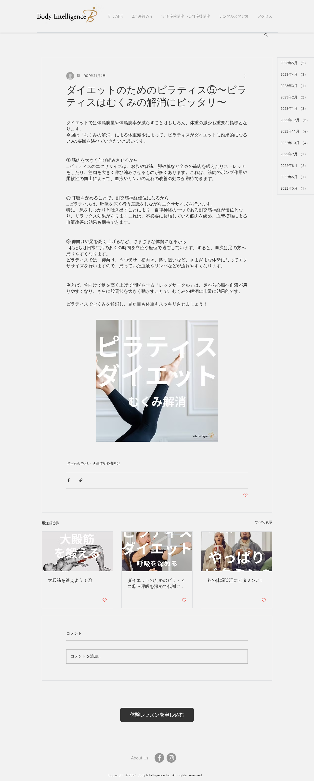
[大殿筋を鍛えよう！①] (77, 551)
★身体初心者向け (106, 464)
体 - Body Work (78, 464)
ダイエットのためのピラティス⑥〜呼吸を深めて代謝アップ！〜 (156, 584)
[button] (266, 35)
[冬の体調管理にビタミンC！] (236, 551)
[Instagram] (171, 758)
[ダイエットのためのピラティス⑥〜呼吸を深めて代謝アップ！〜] (157, 551)
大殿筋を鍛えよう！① (70, 581)
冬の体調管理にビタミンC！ (235, 581)
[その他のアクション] (245, 76)
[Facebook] (159, 758)
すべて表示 (263, 522)
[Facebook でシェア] (68, 480)
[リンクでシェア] (80, 480)
